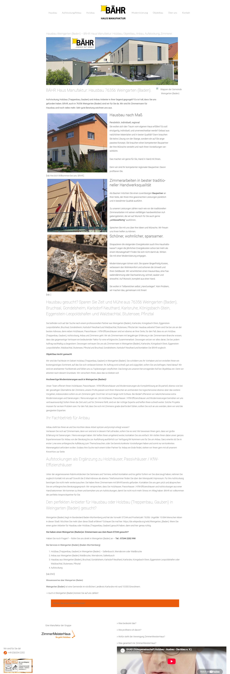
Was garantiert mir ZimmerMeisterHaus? (137, 643)
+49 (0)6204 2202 (16, 652)
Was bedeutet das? (127, 623)
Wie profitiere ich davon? (129, 630)
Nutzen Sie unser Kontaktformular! (69, 603)
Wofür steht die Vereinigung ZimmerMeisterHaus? (141, 636)
